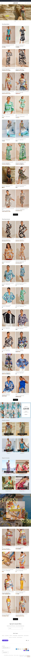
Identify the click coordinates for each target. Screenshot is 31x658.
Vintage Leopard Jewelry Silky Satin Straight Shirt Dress (8, 209)
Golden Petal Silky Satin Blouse (6, 349)
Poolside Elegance (22, 474)
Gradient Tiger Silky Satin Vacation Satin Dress (7, 138)
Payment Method (15, 635)
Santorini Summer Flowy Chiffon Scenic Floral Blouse (22, 91)
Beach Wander (8, 474)
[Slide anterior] (12, 21)
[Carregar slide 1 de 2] (13, 21)
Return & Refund (26, 635)
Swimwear (22, 453)
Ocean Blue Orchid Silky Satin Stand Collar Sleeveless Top (22, 394)
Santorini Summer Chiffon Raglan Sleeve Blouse (8, 591)
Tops (8, 436)
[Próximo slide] (17, 21)
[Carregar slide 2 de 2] (15, 21)
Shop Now (15, 12)
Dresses (8, 453)
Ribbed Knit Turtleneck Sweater (6, 327)
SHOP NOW (15, 410)
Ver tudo (15, 214)
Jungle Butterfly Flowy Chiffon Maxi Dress (21, 185)
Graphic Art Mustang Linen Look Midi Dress (21, 305)
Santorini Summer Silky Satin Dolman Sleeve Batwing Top (8, 547)
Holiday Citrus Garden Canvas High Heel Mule (7, 569)
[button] (2, 3)
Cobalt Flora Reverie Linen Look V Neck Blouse (21, 327)
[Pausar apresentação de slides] (19, 21)
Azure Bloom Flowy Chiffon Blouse (20, 371)
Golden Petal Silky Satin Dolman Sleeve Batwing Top (8, 68)
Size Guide (10, 637)
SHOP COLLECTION (16, 510)
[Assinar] (22, 628)
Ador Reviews (7, 635)
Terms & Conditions (19, 637)
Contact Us (10, 635)
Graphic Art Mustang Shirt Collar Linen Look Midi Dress (22, 115)
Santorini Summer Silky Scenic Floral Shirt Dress (8, 91)
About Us (3, 635)
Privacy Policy (14, 637)
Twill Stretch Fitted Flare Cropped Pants (20, 591)
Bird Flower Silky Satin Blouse (19, 349)
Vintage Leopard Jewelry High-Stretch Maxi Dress (22, 208)
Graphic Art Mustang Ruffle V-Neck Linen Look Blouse (8, 115)
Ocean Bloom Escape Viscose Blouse (6, 305)
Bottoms (22, 436)
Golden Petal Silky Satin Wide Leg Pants (20, 68)
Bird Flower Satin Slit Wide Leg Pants (6, 371)
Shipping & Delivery (20, 635)
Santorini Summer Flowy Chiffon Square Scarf (21, 569)
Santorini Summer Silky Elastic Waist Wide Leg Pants (22, 546)
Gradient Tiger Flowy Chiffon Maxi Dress (21, 138)
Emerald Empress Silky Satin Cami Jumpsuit (7, 185)
